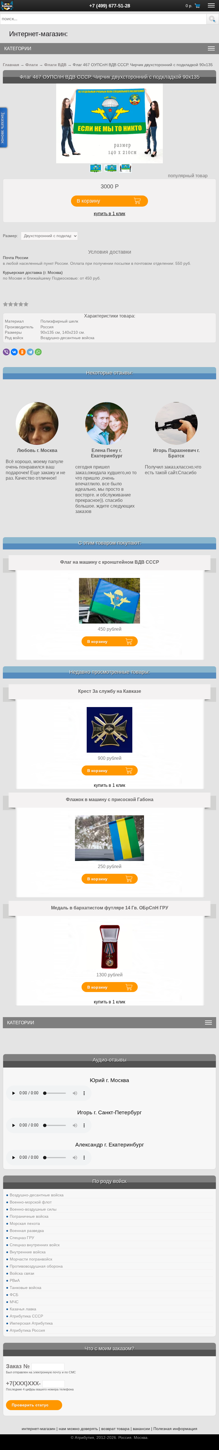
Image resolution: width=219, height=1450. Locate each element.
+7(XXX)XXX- (24, 1383)
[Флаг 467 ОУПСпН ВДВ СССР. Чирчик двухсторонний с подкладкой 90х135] (109, 123)
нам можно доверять (78, 1428)
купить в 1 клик (109, 213)
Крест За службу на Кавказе (109, 691)
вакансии (141, 1428)
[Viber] (6, 352)
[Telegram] (30, 352)
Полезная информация (175, 1428)
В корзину (97, 641)
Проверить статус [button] (30, 1405)
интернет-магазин (38, 1428)
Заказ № (18, 1366)
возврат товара (115, 1428)
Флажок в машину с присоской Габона (109, 799)
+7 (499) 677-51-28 (109, 6)
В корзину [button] (88, 201)
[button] (212, 19)
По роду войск (109, 1181)
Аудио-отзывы (110, 1060)
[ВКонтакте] (14, 352)
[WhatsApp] (38, 352)
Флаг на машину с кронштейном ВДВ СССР (109, 562)
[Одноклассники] (22, 352)
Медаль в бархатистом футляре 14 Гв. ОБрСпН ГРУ (109, 907)
